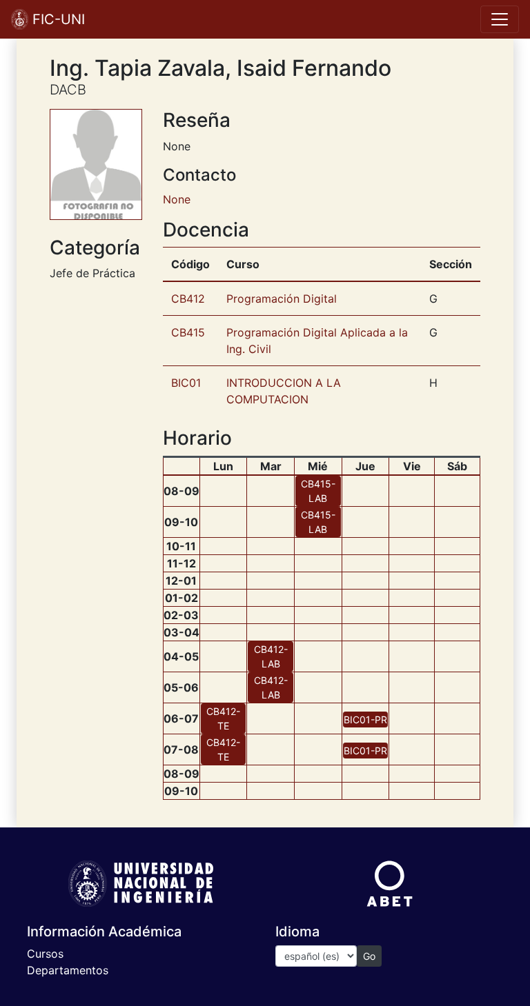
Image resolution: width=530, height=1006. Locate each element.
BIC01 (186, 383)
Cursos (45, 953)
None (176, 199)
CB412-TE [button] (222, 718)
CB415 (188, 332)
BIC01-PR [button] (365, 719)
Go (369, 956)
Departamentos (67, 970)
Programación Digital (281, 298)
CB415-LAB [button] (318, 491)
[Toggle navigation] (499, 19)
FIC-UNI (56, 19)
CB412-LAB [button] (271, 656)
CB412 (188, 298)
